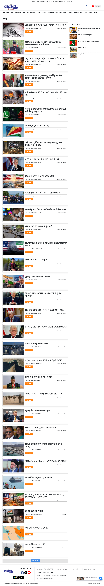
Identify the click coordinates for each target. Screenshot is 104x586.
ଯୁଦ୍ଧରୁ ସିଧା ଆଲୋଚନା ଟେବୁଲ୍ (37, 410)
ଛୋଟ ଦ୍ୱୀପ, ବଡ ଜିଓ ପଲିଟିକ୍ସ (37, 125)
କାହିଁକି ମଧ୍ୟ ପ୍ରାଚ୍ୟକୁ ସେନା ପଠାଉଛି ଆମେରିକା (43, 393)
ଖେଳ (24, 12)
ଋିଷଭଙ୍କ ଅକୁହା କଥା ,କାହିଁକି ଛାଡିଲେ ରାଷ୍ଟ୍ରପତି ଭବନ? (89, 29)
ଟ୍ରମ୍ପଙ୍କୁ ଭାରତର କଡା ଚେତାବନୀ (38, 276)
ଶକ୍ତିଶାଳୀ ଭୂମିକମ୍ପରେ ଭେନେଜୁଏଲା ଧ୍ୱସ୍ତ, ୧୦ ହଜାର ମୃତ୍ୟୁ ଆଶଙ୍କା (43, 143)
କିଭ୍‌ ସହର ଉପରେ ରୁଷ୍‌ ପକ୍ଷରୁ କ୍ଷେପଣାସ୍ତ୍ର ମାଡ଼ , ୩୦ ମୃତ (46, 93)
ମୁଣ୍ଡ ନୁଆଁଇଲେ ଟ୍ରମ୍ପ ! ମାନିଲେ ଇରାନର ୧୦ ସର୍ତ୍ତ (44, 309)
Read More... (29, 31)
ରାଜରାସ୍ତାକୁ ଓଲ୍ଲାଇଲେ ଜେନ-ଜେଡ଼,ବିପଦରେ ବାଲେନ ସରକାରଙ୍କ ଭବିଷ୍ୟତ (43, 43)
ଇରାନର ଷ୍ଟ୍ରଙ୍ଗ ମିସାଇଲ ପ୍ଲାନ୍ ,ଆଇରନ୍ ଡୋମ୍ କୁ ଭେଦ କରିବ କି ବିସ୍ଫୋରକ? (44, 495)
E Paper (98, 6)
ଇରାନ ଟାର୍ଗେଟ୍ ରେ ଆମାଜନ (36, 343)
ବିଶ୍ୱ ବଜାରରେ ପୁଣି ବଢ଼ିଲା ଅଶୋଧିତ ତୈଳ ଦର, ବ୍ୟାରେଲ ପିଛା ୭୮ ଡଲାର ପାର (44, 60)
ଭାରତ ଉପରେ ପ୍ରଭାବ (34, 511)
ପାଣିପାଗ (70, 12)
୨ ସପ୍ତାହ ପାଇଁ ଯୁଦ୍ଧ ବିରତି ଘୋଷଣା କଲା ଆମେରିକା (46, 326)
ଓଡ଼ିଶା (8, 12)
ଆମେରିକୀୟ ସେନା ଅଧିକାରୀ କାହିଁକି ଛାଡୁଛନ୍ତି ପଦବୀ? (43, 294)
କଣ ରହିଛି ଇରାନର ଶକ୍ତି (35, 544)
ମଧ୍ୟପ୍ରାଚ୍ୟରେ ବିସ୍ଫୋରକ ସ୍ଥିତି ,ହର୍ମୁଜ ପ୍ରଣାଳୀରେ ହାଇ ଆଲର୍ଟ (46, 244)
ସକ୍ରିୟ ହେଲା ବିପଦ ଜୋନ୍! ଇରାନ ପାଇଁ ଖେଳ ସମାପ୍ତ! (43, 445)
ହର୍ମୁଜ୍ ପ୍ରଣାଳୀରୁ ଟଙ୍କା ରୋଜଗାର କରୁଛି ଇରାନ (43, 360)
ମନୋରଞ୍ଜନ (18, 12)
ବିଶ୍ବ (28, 12)
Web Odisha (97, 583)
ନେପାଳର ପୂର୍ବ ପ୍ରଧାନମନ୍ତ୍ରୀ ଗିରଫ (38, 376)
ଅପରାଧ (44, 12)
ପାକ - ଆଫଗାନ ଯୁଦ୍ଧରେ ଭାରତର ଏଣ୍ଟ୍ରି (40, 427)
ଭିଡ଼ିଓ (90, 12)
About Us (34, 1)
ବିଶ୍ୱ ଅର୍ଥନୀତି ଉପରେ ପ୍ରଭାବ (36, 527)
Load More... (35, 561)
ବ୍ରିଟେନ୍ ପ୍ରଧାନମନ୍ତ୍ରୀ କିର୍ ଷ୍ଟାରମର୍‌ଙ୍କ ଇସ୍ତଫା (42, 159)
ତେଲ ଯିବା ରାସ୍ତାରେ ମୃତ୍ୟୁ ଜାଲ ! (38, 477)
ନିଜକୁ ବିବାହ (81, 54)
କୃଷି (81, 12)
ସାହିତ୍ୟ (85, 12)
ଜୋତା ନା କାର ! (82, 47)
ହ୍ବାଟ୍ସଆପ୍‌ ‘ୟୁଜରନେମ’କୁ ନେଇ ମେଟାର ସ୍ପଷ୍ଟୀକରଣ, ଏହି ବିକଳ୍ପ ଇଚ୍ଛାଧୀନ (45, 110)
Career (46, 1)
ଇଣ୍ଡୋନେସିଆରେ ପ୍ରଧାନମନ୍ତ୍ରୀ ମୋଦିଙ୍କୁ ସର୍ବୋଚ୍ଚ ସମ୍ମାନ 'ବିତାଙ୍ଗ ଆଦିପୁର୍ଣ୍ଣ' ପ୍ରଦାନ (43, 76)
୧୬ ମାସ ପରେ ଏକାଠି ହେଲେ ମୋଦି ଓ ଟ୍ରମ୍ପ (42, 192)
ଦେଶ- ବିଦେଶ (62, 12)
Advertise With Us (41, 1)
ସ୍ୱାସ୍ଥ (57, 12)
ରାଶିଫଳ (76, 12)
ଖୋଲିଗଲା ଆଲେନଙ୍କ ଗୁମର (36, 259)
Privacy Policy (58, 1)
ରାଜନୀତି (32, 12)
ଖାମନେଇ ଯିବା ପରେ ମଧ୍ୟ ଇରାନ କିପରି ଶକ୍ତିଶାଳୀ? (46, 460)
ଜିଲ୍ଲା (12, 12)
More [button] (95, 12)
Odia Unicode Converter (66, 1)
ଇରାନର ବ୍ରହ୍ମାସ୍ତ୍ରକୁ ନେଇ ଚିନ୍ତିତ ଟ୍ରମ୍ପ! (39, 175)
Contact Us (51, 1)
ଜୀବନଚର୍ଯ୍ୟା (51, 12)
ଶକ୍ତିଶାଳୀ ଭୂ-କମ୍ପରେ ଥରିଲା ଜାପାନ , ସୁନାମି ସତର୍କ (45, 25)
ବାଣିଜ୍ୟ (38, 12)
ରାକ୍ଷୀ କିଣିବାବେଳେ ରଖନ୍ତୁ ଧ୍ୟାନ (85, 35)
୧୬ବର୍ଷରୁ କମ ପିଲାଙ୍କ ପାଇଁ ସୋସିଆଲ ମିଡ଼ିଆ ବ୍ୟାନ (45, 209)
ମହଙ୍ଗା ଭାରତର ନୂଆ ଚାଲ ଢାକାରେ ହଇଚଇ (88, 41)
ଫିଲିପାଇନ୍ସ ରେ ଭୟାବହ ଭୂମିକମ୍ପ (39, 226)
